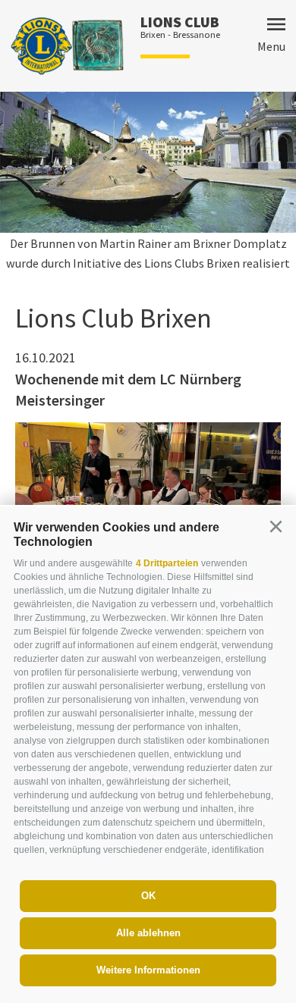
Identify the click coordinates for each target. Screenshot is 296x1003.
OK (148, 895)
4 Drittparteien (167, 563)
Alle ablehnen (148, 933)
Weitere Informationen (148, 970)
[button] (275, 527)
